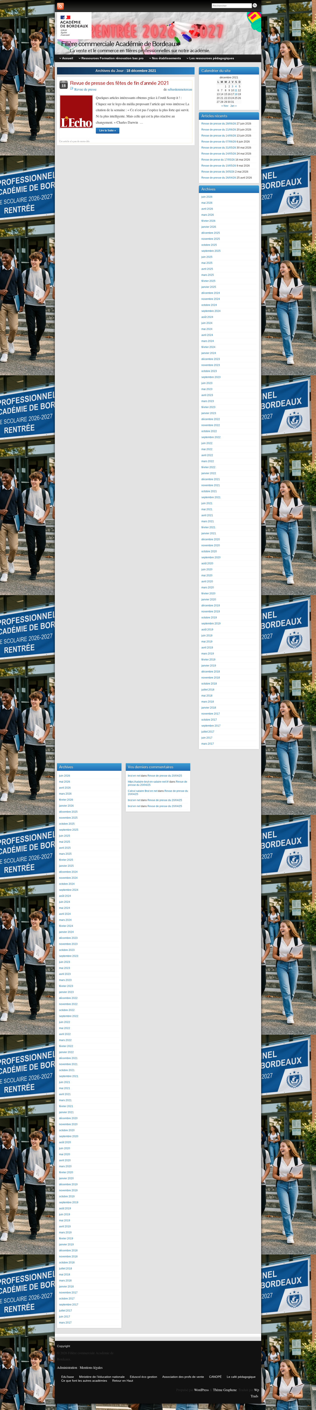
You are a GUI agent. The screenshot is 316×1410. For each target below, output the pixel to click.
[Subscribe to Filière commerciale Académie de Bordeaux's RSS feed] (60, 6)
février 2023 (208, 407)
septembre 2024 (211, 311)
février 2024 (208, 347)
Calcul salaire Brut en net (142, 790)
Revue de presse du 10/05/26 (218, 165)
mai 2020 (206, 575)
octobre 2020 (209, 551)
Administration (67, 1367)
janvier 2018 (208, 707)
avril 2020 (207, 581)
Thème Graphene (225, 1389)
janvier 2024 (208, 353)
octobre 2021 (209, 491)
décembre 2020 (210, 539)
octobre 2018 (209, 683)
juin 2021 (206, 503)
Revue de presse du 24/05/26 (218, 153)
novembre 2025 (210, 238)
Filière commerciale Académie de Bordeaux (120, 43)
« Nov (224, 105)
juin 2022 (206, 443)
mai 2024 (206, 329)
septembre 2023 (211, 377)
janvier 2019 (208, 665)
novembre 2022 (210, 425)
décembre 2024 (210, 292)
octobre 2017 (209, 719)
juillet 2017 (207, 731)
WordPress (201, 1389)
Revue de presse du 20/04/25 (164, 775)
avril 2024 (207, 335)
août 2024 (207, 317)
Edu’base (67, 1376)
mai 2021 (206, 509)
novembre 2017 (210, 713)
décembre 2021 (210, 479)
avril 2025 (207, 268)
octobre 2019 (209, 617)
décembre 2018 (210, 671)
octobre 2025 (209, 244)
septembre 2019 (211, 623)
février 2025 (208, 280)
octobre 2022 (209, 431)
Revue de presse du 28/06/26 (218, 123)
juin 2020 (206, 569)
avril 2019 (207, 647)
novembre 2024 (210, 299)
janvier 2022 (208, 473)
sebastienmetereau (180, 89)
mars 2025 (207, 274)
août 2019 (207, 629)
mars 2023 (207, 401)
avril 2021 (207, 515)
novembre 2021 (210, 485)
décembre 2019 (210, 605)
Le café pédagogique (241, 1376)
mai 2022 (206, 449)
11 (236, 90)
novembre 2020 (210, 545)
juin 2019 (206, 635)
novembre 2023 (210, 365)
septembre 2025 (211, 250)
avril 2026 (207, 208)
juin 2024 (206, 323)
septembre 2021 (211, 497)
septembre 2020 (211, 557)
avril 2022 (207, 455)
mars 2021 (207, 521)
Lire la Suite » (107, 130)
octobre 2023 (209, 371)
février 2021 (208, 527)
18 (236, 94)
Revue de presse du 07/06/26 (218, 141)
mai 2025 (206, 262)
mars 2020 (207, 587)
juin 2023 (206, 383)
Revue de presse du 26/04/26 (218, 177)
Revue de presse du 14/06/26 (218, 135)
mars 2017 (207, 743)
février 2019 (208, 659)
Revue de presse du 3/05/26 (218, 171)
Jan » (233, 105)
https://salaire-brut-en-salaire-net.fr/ (148, 781)
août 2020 (207, 563)
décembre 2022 (210, 419)
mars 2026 (207, 214)
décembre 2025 (210, 232)
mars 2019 (207, 653)
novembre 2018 (210, 677)
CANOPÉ (215, 1376)
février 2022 (208, 467)
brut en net (134, 775)
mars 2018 (207, 701)
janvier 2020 (208, 599)
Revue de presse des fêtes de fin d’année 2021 (119, 83)
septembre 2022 (211, 437)
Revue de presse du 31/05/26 (218, 147)
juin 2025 (206, 256)
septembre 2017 (211, 725)
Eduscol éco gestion (143, 1376)
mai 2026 (206, 202)
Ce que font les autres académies (84, 1380)
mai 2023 (206, 389)
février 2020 (208, 593)
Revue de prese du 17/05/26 (218, 159)
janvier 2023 (208, 413)
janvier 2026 (208, 226)
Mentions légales (91, 1367)
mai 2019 (206, 641)
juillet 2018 (207, 689)
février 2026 (208, 220)
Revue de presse (85, 89)
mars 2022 (207, 461)
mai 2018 (206, 695)
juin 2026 (206, 196)
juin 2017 (206, 737)
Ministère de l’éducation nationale (102, 1376)
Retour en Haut (122, 1380)
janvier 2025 (208, 286)
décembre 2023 (210, 359)
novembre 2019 (210, 611)
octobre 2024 (209, 305)
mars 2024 (207, 341)
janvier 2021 (208, 533)
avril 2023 (207, 395)
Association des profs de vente (183, 1376)
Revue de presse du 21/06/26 (218, 129)
